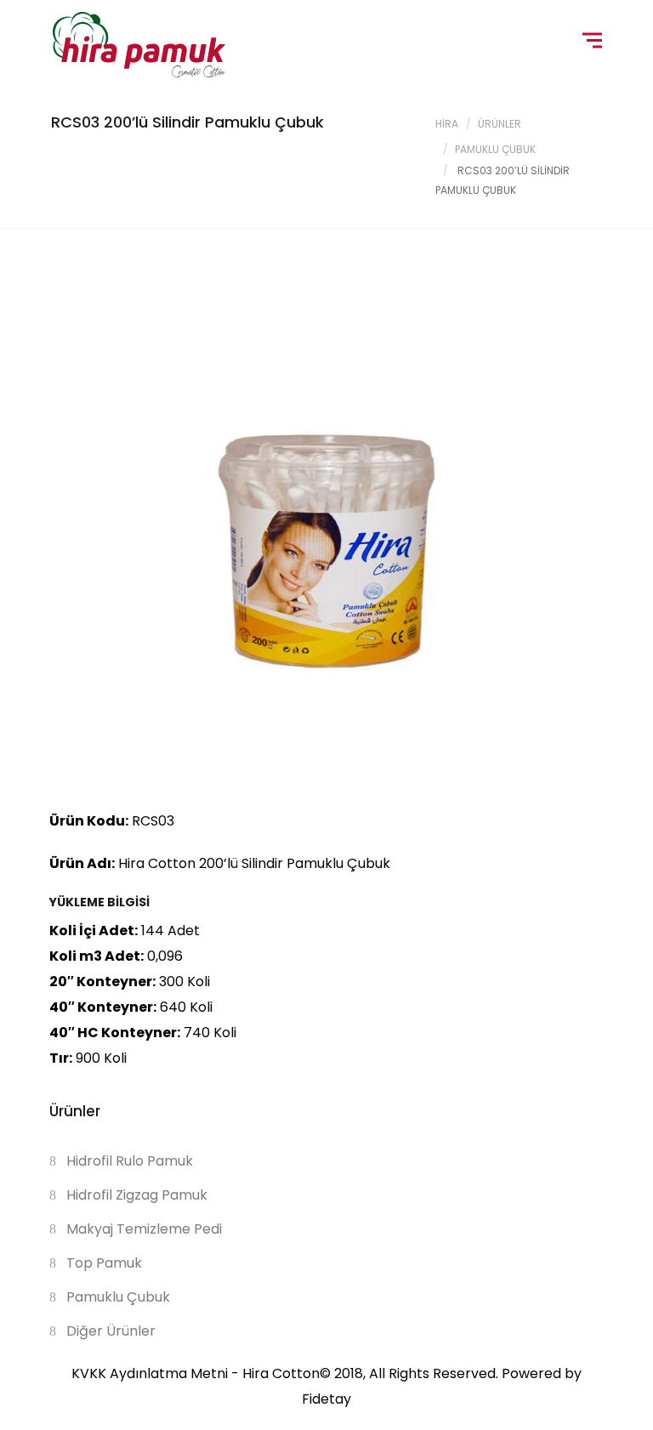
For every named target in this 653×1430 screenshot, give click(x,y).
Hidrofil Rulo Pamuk (129, 1161)
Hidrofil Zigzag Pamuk (136, 1195)
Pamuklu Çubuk (495, 149)
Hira (446, 123)
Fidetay (326, 1399)
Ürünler (499, 123)
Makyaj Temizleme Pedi (144, 1229)
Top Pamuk (104, 1263)
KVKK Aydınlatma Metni (149, 1373)
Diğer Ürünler (111, 1331)
